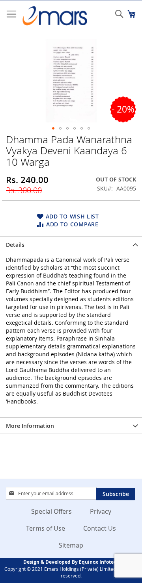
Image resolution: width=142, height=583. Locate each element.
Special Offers (51, 511)
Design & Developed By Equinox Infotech (71, 562)
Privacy (100, 511)
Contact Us (99, 528)
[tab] (71, 244)
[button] (53, 128)
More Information (30, 425)
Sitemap (71, 545)
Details (15, 244)
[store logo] (54, 16)
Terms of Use (45, 528)
